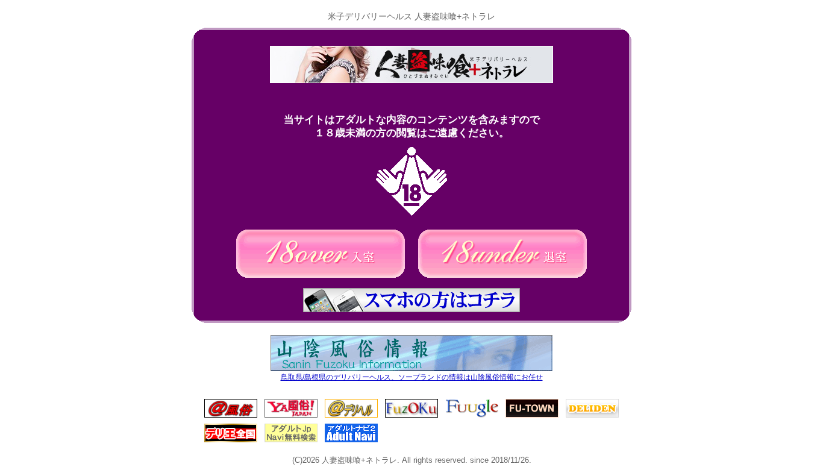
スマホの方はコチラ (411, 300)
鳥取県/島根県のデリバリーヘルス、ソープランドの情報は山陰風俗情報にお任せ (412, 377)
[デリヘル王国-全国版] (230, 440)
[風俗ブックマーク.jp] (411, 415)
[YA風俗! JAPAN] (291, 415)
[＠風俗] (230, 415)
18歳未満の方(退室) (502, 254)
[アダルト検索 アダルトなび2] (351, 440)
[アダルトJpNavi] (291, 440)
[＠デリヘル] (351, 415)
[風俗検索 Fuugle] (471, 415)
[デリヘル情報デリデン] (592, 415)
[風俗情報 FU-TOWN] (532, 415)
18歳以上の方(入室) (320, 254)
